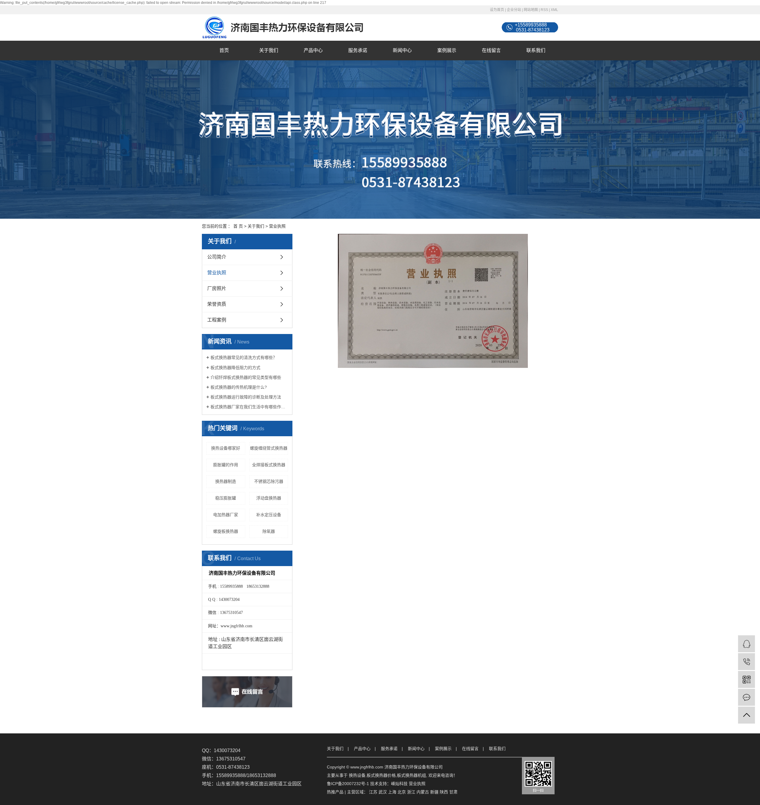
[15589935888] (746, 661)
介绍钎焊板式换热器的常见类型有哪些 (245, 377)
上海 (392, 792)
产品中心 (313, 50)
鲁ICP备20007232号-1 (348, 783)
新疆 (434, 792)
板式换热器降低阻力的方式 (235, 367)
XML (554, 10)
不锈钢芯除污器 (268, 481)
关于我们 (268, 50)
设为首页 (497, 10)
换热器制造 (225, 481)
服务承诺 (357, 50)
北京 (402, 792)
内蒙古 (423, 792)
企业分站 (514, 10)
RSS (544, 10)
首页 (224, 50)
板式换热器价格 (381, 775)
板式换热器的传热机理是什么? (238, 387)
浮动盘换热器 (268, 498)
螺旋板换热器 (225, 531)
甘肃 (453, 792)
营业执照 (216, 272)
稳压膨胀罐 (225, 498)
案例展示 (446, 50)
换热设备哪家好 (225, 448)
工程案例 (216, 319)
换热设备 (357, 775)
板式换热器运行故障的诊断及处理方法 (245, 397)
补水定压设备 (268, 514)
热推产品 (335, 792)
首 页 (238, 226)
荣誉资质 (216, 304)
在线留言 (491, 50)
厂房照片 (216, 288)
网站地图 (531, 10)
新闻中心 (402, 50)
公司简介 (216, 256)
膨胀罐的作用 (225, 464)
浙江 (411, 792)
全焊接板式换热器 (268, 464)
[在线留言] (746, 697)
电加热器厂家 (225, 514)
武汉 (383, 792)
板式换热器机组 (411, 775)
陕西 (444, 792)
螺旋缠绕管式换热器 (268, 448)
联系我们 (535, 50)
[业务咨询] (746, 643)
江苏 (373, 792)
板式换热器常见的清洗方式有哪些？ (243, 357)
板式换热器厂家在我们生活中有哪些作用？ (249, 406)
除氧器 (268, 531)
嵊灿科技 (399, 783)
